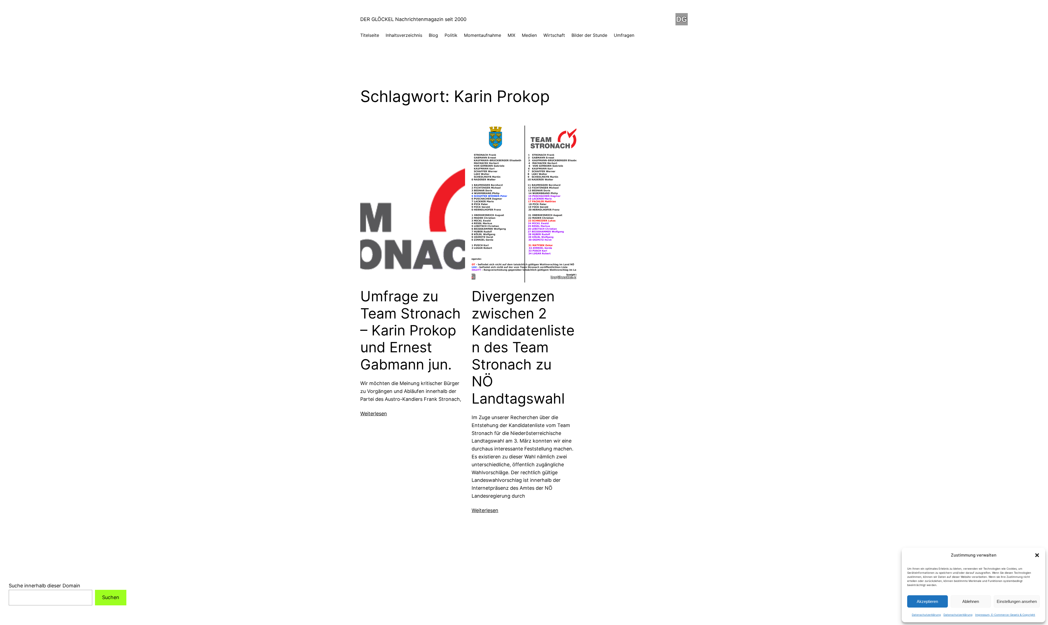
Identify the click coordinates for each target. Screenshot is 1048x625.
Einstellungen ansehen (1017, 601)
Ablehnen (970, 601)
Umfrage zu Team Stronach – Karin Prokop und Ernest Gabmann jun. (410, 330)
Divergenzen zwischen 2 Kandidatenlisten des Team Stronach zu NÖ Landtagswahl (523, 347)
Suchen (110, 597)
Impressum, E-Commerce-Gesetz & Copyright (1005, 614)
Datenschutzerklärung (926, 614)
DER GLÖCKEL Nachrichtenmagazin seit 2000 (413, 19)
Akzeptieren (927, 601)
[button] (1037, 555)
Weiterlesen (373, 413)
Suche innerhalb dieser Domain (44, 585)
